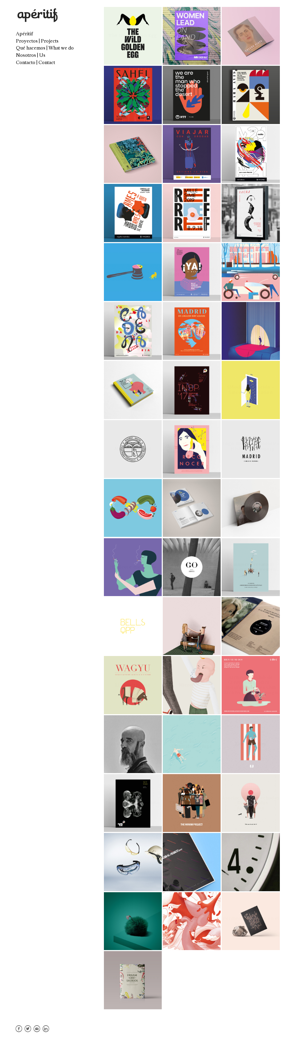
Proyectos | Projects (37, 41)
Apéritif (24, 33)
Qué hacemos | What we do (45, 48)
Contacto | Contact (35, 62)
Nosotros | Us (30, 55)
